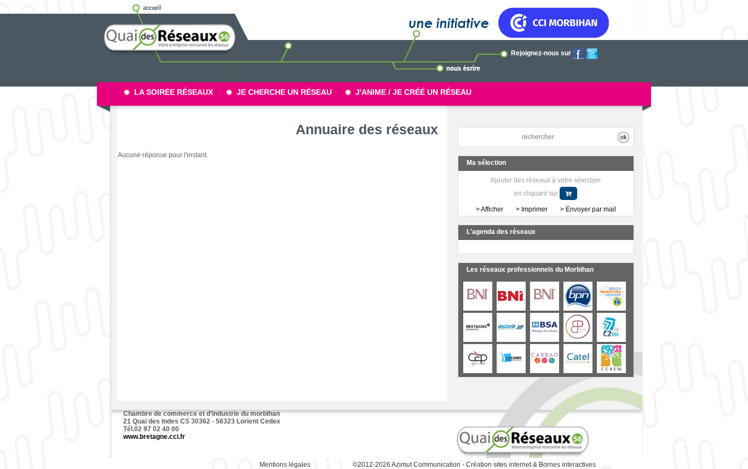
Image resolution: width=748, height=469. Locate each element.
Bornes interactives (567, 464)
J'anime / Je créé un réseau (413, 92)
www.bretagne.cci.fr (154, 437)
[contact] (465, 66)
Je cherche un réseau (284, 92)
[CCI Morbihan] (580, 23)
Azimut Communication (426, 464)
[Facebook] (579, 53)
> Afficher (489, 209)
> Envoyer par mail (588, 209)
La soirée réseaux (173, 92)
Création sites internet (498, 464)
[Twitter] (592, 53)
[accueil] (175, 24)
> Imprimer (532, 209)
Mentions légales (285, 464)
